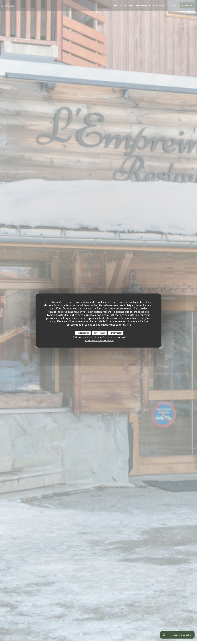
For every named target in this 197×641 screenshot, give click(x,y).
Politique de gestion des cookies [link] (99, 340)
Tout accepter (82, 333)
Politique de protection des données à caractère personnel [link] (99, 337)
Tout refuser (99, 333)
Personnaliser (116, 333)
